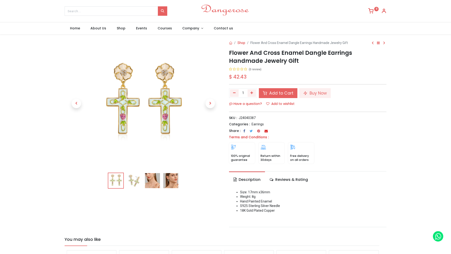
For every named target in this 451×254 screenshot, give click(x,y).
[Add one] (252, 93)
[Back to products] (378, 43)
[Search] (162, 11)
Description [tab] (249, 179)
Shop (241, 43)
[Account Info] (383, 11)
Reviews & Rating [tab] (291, 179)
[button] (76, 103)
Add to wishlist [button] (283, 103)
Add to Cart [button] (280, 93)
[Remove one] (234, 93)
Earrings (258, 124)
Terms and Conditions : (249, 137)
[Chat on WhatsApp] (438, 236)
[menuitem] (75, 28)
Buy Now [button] (317, 93)
